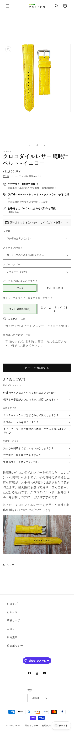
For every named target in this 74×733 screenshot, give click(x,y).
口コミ (11, 628)
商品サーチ (13, 620)
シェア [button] (10, 565)
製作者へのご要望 (18, 335)
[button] (7, 6)
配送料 (6, 176)
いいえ (20, 288)
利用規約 (12, 637)
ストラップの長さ (13, 247)
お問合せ (12, 612)
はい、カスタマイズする (54, 309)
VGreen (18, 725)
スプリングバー (11, 264)
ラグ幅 (6, 231)
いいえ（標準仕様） (20, 309)
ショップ (12, 603)
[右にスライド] (45, 145)
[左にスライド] (29, 145)
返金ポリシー (15, 645)
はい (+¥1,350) (54, 288)
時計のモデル (15, 318)
